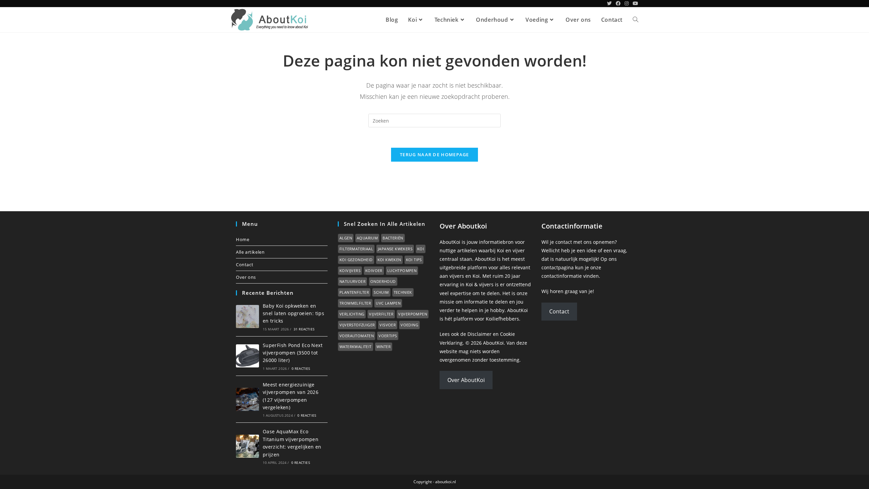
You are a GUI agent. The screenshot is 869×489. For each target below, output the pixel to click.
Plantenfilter (354, 292)
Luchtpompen (402, 270)
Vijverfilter (381, 313)
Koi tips (414, 259)
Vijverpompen (412, 313)
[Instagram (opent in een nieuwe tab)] (627, 3)
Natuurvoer (352, 281)
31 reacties (304, 329)
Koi (420, 248)
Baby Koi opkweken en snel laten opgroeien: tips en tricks (293, 313)
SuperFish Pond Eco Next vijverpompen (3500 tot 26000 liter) (292, 353)
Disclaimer (479, 334)
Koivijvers (349, 270)
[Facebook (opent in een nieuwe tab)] (618, 3)
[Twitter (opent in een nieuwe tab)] (609, 3)
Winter (383, 346)
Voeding (409, 324)
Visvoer (388, 324)
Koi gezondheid (356, 259)
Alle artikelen (250, 252)
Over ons (246, 277)
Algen (345, 237)
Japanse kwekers (395, 248)
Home (242, 239)
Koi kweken (389, 259)
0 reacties (301, 368)
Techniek (403, 292)
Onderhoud (383, 281)
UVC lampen (388, 303)
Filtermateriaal (356, 248)
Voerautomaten (356, 335)
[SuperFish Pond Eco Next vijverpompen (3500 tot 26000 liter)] (247, 355)
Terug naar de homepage (434, 154)
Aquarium (367, 237)
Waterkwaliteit (355, 346)
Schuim (381, 292)
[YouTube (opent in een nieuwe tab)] (634, 3)
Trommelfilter (355, 303)
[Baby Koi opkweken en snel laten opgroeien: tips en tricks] (247, 316)
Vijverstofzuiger (357, 324)
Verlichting (351, 313)
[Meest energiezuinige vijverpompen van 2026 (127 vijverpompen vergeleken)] (247, 399)
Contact (244, 264)
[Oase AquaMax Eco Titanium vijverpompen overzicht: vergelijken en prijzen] (247, 446)
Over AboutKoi (466, 380)
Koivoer (374, 270)
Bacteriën (393, 237)
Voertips (387, 335)
